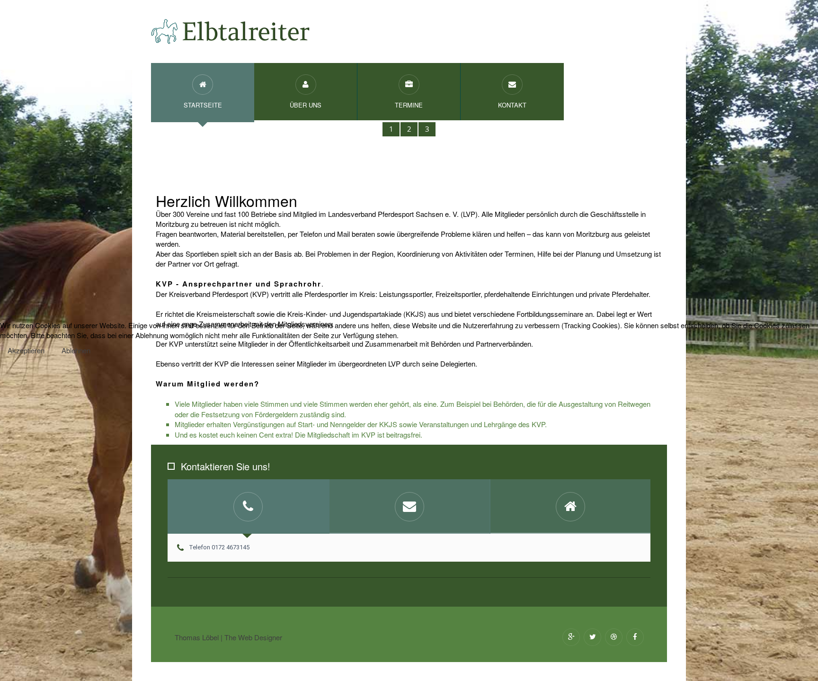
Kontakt (512, 104)
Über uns (305, 104)
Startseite (203, 104)
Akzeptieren (26, 350)
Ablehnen (76, 350)
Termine (409, 104)
